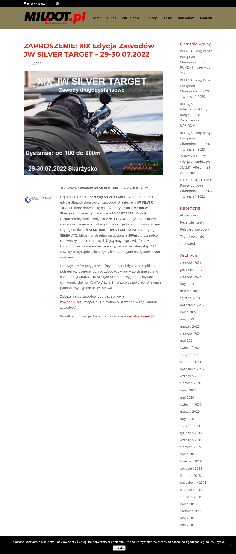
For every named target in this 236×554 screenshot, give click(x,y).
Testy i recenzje (192, 236)
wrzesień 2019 (191, 440)
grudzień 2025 (191, 269)
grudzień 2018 (191, 468)
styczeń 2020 (190, 426)
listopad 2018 (190, 475)
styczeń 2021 (190, 355)
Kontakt (206, 18)
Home (96, 18)
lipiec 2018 (188, 504)
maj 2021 (187, 340)
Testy (168, 18)
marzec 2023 (190, 291)
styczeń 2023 (190, 298)
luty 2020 (187, 418)
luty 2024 (187, 283)
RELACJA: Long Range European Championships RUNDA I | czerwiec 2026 (196, 62)
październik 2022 (193, 305)
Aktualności (131, 18)
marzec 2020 (190, 411)
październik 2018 (193, 482)
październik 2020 (193, 369)
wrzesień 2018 (191, 489)
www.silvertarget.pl (138, 316)
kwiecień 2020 (191, 404)
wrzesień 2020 (191, 376)
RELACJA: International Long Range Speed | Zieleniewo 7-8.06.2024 (194, 114)
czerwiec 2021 (191, 333)
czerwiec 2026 (191, 262)
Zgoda (119, 548)
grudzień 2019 (191, 433)
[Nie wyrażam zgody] (230, 545)
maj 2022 (187, 319)
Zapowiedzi (189, 243)
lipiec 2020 (188, 390)
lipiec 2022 (188, 312)
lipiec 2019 (188, 454)
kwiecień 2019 (191, 461)
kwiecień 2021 (191, 347)
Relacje (152, 18)
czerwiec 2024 (191, 276)
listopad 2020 (190, 362)
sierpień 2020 (190, 383)
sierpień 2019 (190, 447)
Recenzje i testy (192, 222)
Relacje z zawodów (194, 229)
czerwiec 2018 (191, 511)
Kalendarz (186, 18)
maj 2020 (187, 397)
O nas (111, 18)
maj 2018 (187, 518)
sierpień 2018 (190, 497)
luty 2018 (187, 525)
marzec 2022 (190, 326)
